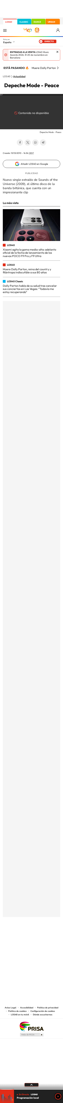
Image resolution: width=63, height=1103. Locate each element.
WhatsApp (35, 142)
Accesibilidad (26, 1007)
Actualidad (19, 76)
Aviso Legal (10, 1007)
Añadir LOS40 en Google (34, 163)
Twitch (45, 934)
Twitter (27, 142)
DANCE (37, 22)
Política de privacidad (47, 1007)
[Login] (58, 30)
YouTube (24, 934)
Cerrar (57, 51)
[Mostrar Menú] (5, 30)
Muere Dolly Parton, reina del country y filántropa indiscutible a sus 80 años (27, 270)
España (7, 42)
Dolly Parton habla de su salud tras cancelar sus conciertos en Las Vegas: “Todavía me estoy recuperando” (30, 289)
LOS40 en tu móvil (20, 1014)
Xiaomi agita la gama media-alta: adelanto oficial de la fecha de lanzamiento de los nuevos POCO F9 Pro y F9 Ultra (29, 253)
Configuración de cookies (42, 1011)
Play (58, 1096)
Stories (52, 934)
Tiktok (17, 934)
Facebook (20, 142)
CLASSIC (23, 22)
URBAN (51, 22)
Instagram (10, 934)
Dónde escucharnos (42, 1014)
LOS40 (8, 22)
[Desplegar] (31, 1084)
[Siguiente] (57, 68)
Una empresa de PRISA (31, 1026)
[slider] (31, 1089)
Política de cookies (17, 1011)
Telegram (43, 142)
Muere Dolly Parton (44, 68)
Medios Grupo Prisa (31, 1035)
